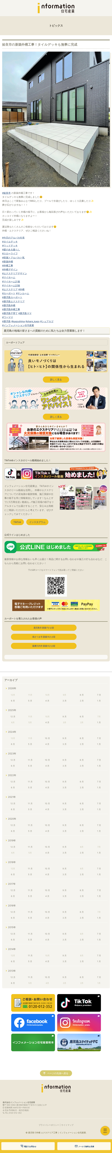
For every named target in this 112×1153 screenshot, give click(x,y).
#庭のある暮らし (11, 249)
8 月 (82, 695)
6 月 (13, 700)
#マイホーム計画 (11, 281)
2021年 (12, 796)
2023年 (12, 753)
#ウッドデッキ (10, 245)
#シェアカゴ (46, 321)
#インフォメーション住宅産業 (18, 325)
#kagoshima (18, 321)
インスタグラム (37, 522)
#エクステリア (10, 289)
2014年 (12, 949)
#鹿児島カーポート (12, 297)
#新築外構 (7, 261)
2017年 (12, 883)
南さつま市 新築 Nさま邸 (43, 637)
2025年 (12, 710)
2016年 (12, 905)
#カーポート (8, 293)
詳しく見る (56, 379)
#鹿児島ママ (25, 313)
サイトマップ (67, 1125)
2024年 (12, 731)
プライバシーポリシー (49, 1125)
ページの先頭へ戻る (57, 1073)
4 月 (47, 700)
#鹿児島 (6, 321)
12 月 (12, 716)
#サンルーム (22, 293)
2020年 (12, 818)
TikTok (17, 522)
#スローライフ (10, 253)
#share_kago (33, 321)
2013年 (12, 970)
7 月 (99, 695)
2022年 (12, 775)
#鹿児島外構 (8, 305)
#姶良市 (6, 192)
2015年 (12, 927)
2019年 (12, 840)
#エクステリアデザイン (14, 273)
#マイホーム (8, 277)
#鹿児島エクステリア (13, 301)
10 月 (47, 738)
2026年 (12, 688)
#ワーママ (7, 317)
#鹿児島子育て (10, 313)
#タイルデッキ (10, 241)
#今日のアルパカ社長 (13, 237)
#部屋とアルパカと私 (13, 257)
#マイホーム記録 (11, 285)
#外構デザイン (10, 269)
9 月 (64, 716)
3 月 (64, 700)
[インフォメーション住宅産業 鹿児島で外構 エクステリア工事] (56, 8)
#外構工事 (7, 265)
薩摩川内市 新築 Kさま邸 (43, 646)
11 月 (30, 760)
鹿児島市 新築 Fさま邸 (44, 627)
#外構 (21, 289)
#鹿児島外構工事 (11, 309)
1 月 (99, 700)
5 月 (30, 700)
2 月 (82, 700)
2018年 (12, 862)
